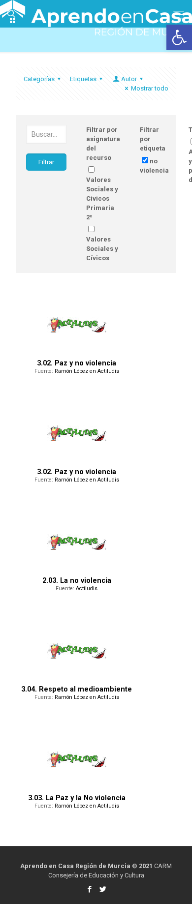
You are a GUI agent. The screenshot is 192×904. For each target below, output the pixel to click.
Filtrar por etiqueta (152, 139)
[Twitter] (102, 889)
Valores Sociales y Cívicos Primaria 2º (102, 198)
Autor (129, 79)
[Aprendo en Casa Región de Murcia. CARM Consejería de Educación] (96, 12)
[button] (179, 37)
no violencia (154, 165)
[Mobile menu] (178, 14)
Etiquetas (83, 79)
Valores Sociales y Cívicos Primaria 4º (102, 258)
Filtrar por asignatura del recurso (103, 143)
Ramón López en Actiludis (87, 371)
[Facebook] (89, 889)
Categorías (39, 79)
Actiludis (86, 588)
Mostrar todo (149, 88)
